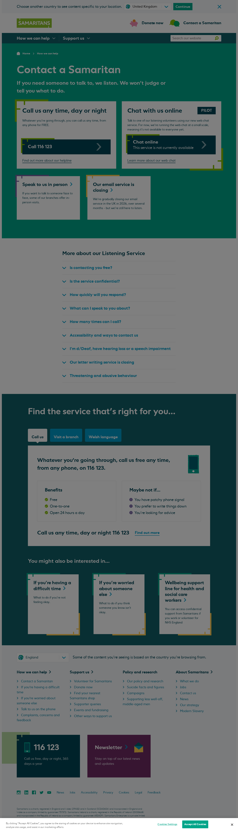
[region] (119, 825)
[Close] (232, 824)
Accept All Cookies (195, 824)
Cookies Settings (167, 824)
